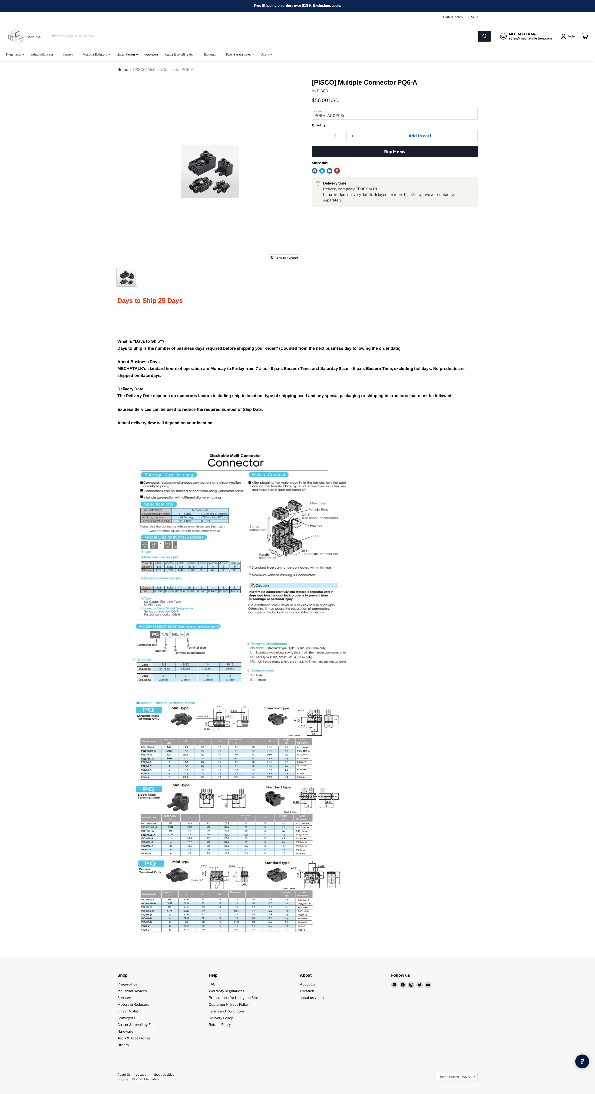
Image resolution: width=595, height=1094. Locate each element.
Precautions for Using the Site (233, 998)
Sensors (68, 54)
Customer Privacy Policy (229, 1004)
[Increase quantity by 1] (352, 136)
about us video (312, 998)
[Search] (484, 36)
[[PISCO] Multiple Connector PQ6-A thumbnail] (127, 277)
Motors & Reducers (95, 54)
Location (307, 991)
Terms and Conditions (227, 1011)
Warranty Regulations (226, 991)
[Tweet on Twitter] (322, 171)
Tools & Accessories (238, 54)
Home (122, 70)
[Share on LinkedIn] (329, 171)
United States (458, 17)
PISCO (322, 91)
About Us (307, 984)
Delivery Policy (221, 1018)
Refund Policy (220, 1025)
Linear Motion (126, 54)
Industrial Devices (42, 54)
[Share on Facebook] (314, 171)
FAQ (212, 984)
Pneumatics (14, 54)
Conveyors (151, 54)
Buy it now (394, 151)
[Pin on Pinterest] (337, 171)
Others (265, 54)
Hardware (210, 54)
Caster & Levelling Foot (180, 54)
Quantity (319, 125)
